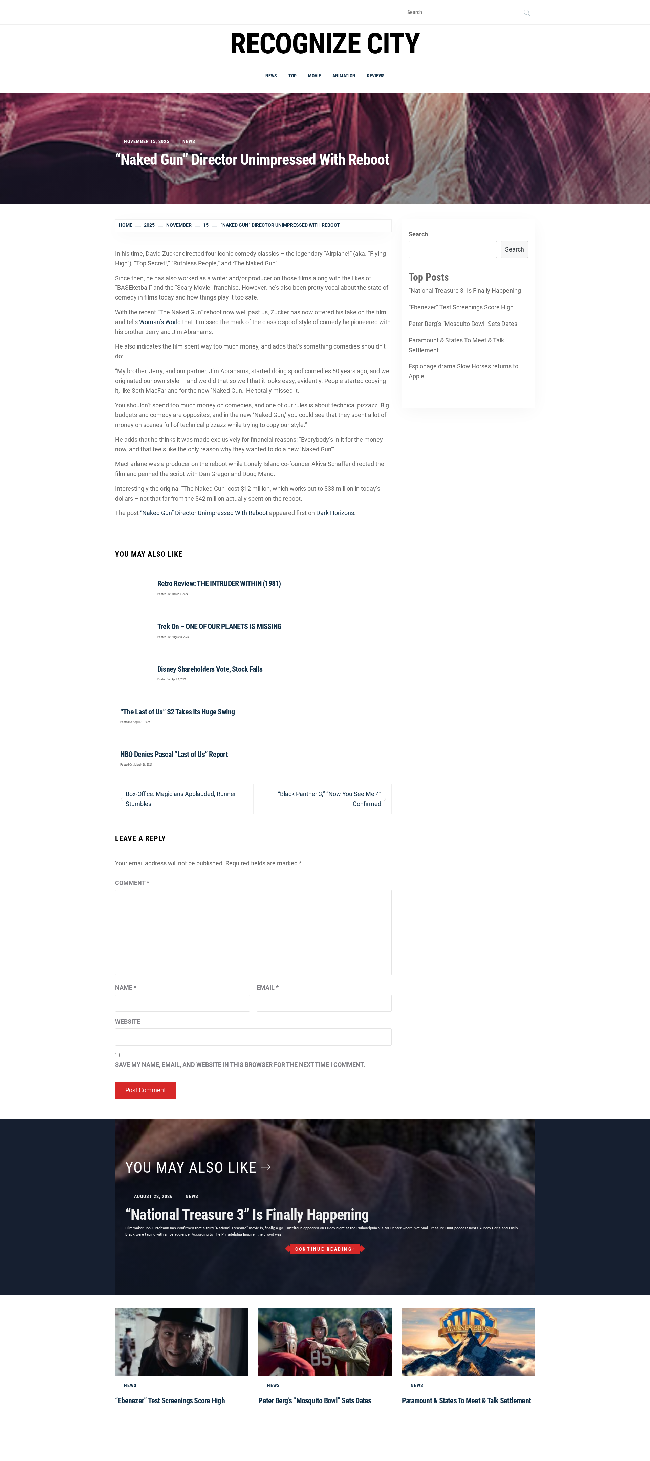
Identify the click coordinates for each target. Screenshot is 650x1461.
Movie (314, 75)
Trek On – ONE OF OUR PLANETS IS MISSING (219, 626)
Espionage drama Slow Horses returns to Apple (463, 371)
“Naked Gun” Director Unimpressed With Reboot (204, 513)
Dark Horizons (335, 513)
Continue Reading (323, 1249)
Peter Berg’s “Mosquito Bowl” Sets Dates (463, 323)
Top (292, 75)
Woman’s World (160, 322)
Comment (132, 882)
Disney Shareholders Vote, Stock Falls (209, 669)
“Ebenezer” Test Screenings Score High (461, 307)
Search (418, 234)
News (271, 75)
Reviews (376, 75)
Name (125, 987)
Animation (343, 75)
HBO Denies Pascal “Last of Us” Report (174, 754)
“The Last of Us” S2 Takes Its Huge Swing (177, 712)
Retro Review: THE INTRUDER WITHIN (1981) (219, 583)
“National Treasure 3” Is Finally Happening (465, 290)
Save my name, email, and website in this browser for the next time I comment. (240, 1064)
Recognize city (324, 44)
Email (268, 987)
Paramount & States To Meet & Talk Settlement (456, 345)
